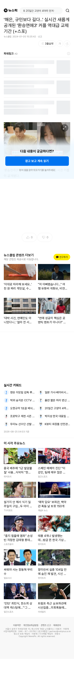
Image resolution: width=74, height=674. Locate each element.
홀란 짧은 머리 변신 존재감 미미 (57, 400)
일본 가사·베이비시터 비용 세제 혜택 (57, 392)
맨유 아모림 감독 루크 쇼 (23, 392)
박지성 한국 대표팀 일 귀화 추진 (57, 416)
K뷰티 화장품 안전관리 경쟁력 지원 (57, 424)
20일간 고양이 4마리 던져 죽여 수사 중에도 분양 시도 (57, 408)
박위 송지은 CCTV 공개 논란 (23, 400)
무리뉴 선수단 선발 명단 (23, 424)
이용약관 (17, 625)
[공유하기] (67, 43)
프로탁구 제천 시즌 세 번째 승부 (23, 416)
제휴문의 (57, 625)
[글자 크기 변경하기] (60, 43)
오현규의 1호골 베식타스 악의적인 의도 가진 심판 (23, 408)
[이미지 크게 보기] (64, 128)
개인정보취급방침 (30, 625)
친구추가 (62, 257)
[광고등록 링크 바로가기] (68, 53)
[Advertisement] (37, 666)
